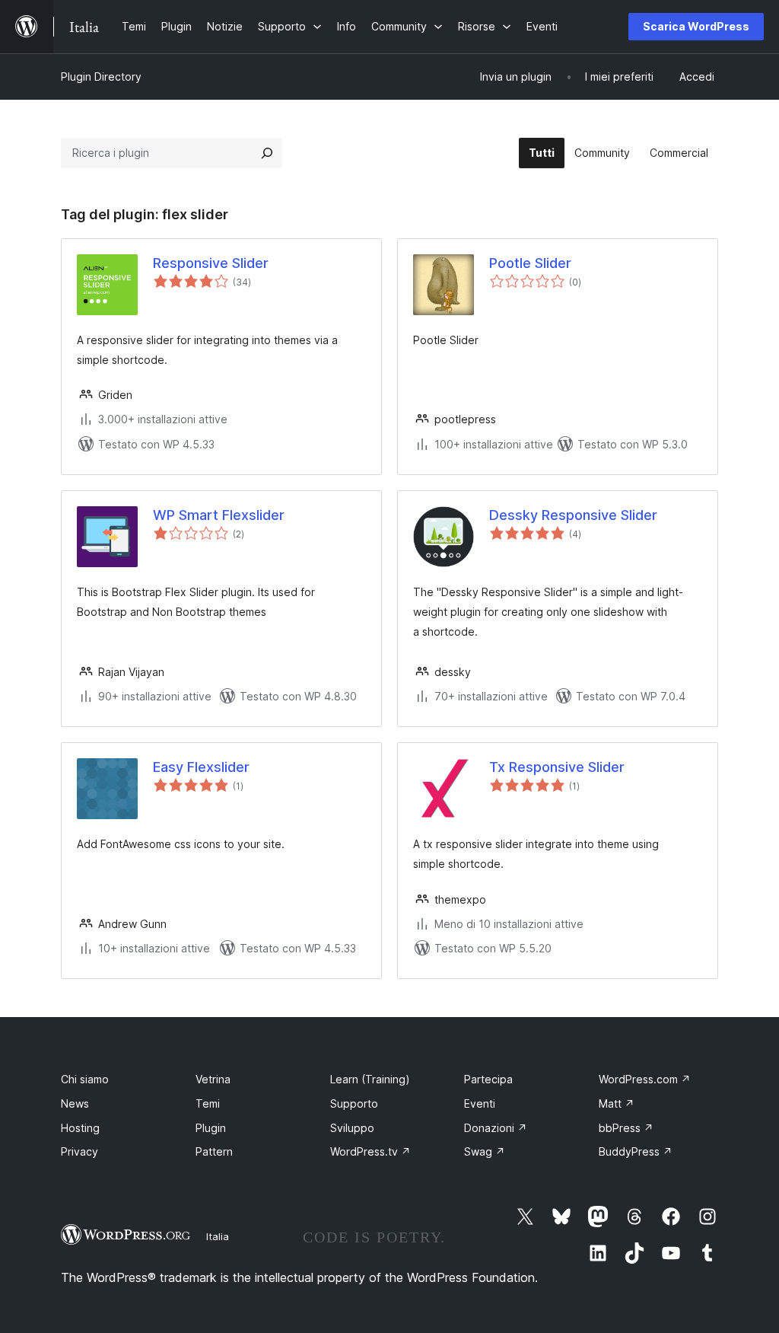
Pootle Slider (530, 263)
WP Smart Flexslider (219, 515)
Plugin (211, 1127)
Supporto (354, 1103)
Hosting (80, 1127)
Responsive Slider (211, 263)
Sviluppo (352, 1127)
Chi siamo (85, 1079)
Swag (484, 1151)
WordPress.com (645, 1079)
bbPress (626, 1127)
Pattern (214, 1151)
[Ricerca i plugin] (267, 153)
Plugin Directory (101, 76)
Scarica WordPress (696, 26)
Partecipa (488, 1079)
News (75, 1103)
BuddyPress (635, 1151)
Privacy (79, 1151)
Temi (208, 1103)
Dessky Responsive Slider (573, 515)
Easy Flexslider (201, 767)
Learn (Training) (370, 1079)
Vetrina (213, 1079)
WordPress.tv (370, 1151)
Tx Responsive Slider (557, 767)
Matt (616, 1103)
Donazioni (495, 1127)
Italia (217, 1236)
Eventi (479, 1103)
